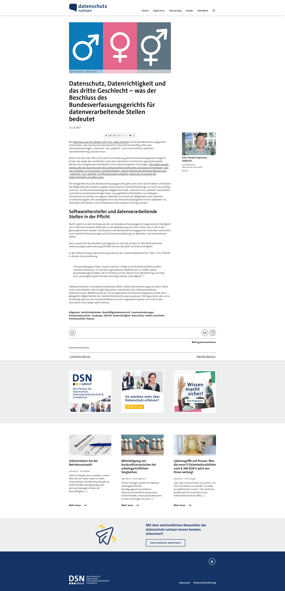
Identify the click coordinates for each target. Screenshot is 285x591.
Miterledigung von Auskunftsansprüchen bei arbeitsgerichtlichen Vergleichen (138, 466)
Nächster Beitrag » (206, 356)
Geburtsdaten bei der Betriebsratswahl (83, 463)
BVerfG (108, 315)
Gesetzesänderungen (142, 312)
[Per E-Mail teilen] (205, 332)
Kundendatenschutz (79, 315)
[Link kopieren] (212, 332)
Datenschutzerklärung (204, 582)
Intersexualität (77, 318)
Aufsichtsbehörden (91, 312)
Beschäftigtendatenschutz (116, 312)
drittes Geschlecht (154, 315)
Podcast (90, 318)
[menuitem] (202, 10)
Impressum (184, 582)
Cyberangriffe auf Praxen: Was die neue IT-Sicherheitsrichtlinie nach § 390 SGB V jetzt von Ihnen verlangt (195, 466)
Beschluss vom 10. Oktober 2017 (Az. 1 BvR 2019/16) (101, 142)
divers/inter (138, 315)
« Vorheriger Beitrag (79, 356)
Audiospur (97, 315)
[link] (159, 10)
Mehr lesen (75, 505)
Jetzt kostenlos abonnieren (165, 542)
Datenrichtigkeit (121, 315)
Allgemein (74, 312)
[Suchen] (214, 10)
